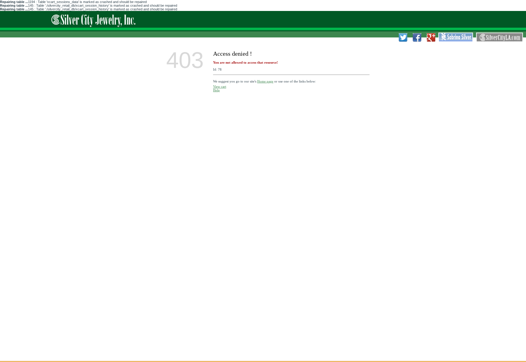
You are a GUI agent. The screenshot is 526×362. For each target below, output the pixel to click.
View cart (219, 86)
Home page (265, 81)
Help (216, 90)
